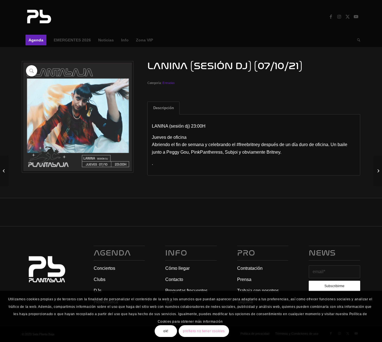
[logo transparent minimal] (38, 16)
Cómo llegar (177, 268)
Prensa (244, 279)
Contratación (250, 268)
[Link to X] (347, 16)
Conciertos (104, 268)
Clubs (99, 279)
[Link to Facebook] (331, 16)
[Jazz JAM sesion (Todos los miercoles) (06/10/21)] (4, 171)
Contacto (174, 279)
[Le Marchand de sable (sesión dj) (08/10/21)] (377, 171)
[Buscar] (356, 40)
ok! (165, 331)
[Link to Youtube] (356, 16)
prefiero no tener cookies (204, 331)
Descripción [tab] (163, 108)
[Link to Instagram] (339, 16)
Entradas (168, 83)
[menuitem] (36, 40)
